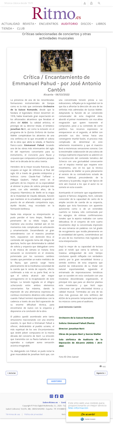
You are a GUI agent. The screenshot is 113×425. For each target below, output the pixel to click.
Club (21, 28)
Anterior (12, 373)
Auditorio (69, 24)
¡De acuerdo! (88, 414)
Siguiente (100, 373)
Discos (87, 24)
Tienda (8, 28)
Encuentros (48, 24)
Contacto (65, 402)
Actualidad (10, 24)
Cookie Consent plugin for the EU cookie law (88, 419)
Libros (101, 24)
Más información (78, 408)
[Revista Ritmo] (56, 13)
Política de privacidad (33, 414)
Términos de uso (13, 414)
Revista (30, 24)
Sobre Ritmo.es (50, 402)
